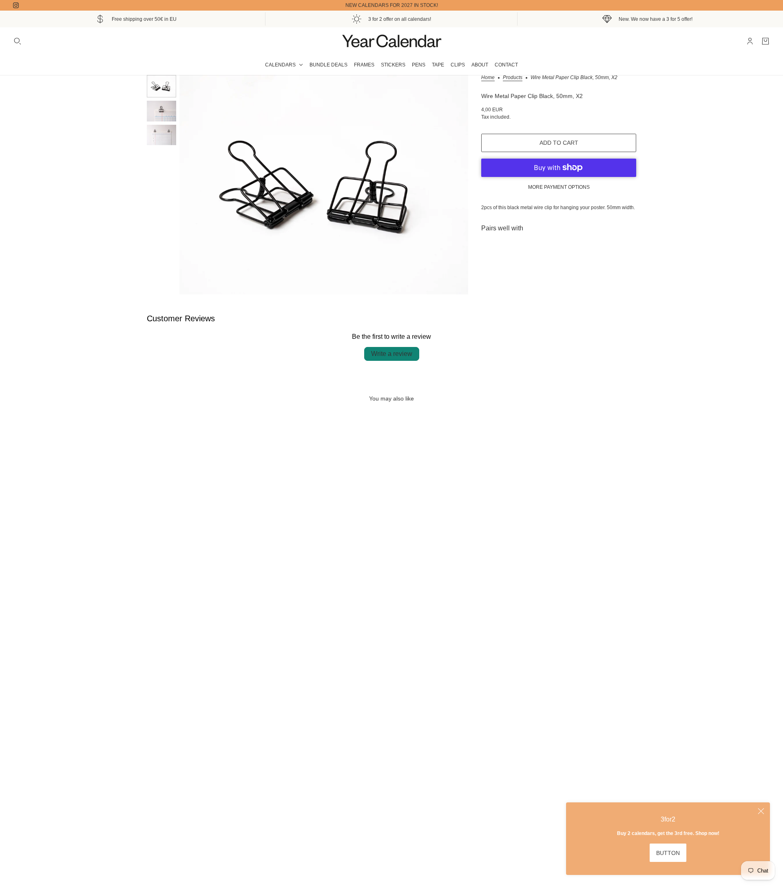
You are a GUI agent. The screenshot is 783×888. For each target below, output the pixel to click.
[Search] (17, 41)
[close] (761, 811)
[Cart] (765, 41)
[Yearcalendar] (391, 41)
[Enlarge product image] (323, 184)
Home (488, 77)
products (512, 77)
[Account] (749, 41)
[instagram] (15, 5)
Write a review (391, 353)
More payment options (559, 187)
